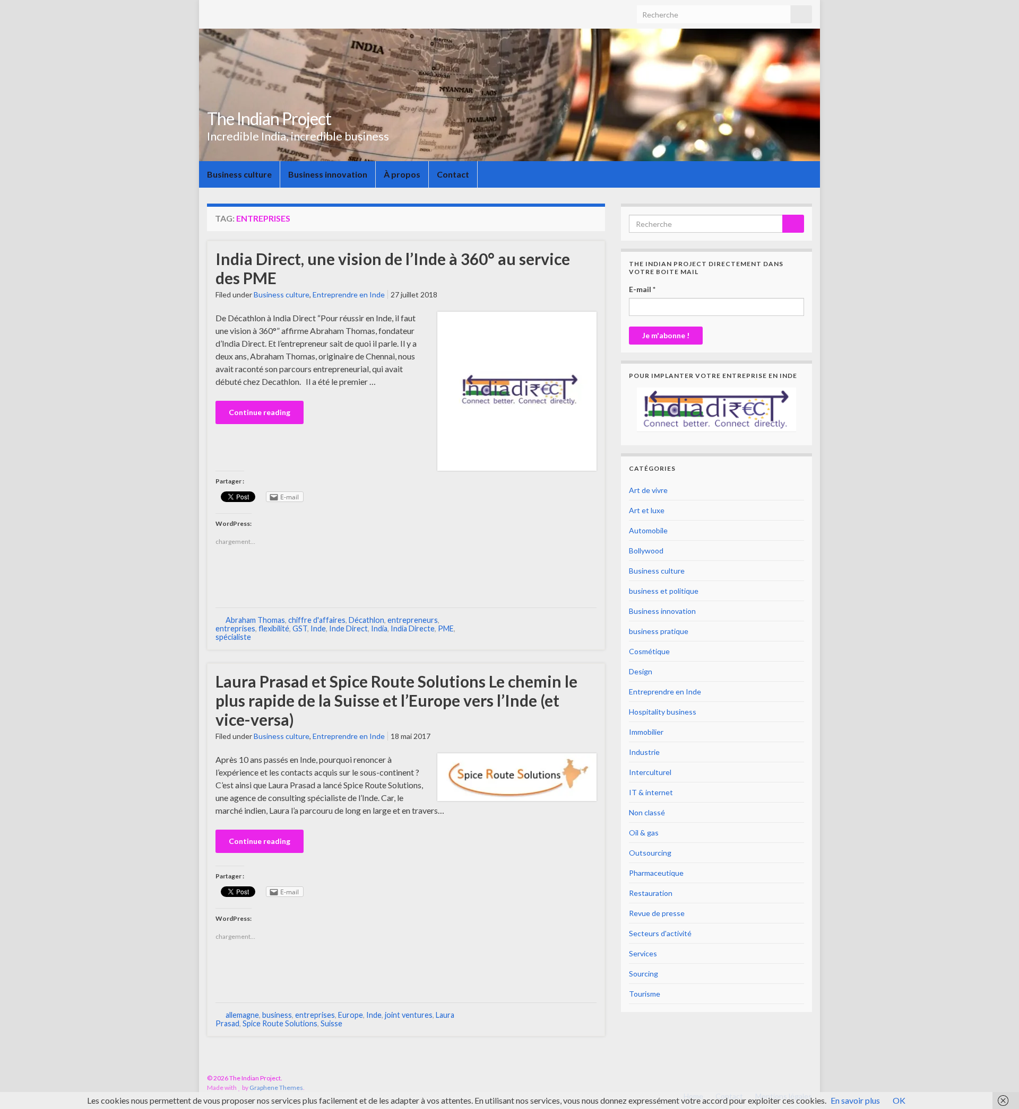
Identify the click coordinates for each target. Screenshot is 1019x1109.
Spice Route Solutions (280, 1023)
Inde (318, 628)
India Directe (413, 628)
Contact (453, 174)
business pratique (658, 631)
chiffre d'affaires (317, 619)
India (379, 628)
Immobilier (646, 731)
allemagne (242, 1014)
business (277, 1014)
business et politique (663, 590)
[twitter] (807, 1078)
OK (899, 1100)
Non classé (647, 812)
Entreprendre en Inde (349, 294)
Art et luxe (646, 510)
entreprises (235, 628)
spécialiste (233, 636)
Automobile (648, 530)
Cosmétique (649, 651)
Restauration (650, 892)
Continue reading (259, 412)
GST (299, 628)
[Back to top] (995, 1085)
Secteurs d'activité (660, 933)
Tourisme (644, 993)
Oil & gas (644, 832)
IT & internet (651, 792)
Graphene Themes (276, 1088)
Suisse (331, 1023)
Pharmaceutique (656, 872)
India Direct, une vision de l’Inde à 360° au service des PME (392, 268)
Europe (350, 1014)
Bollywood (646, 550)
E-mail (642, 289)
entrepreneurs (412, 619)
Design (640, 671)
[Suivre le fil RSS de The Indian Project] (774, 1078)
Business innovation (327, 174)
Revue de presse (657, 913)
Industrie (644, 751)
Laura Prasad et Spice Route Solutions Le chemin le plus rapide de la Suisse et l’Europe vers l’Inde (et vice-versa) (396, 700)
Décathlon (366, 619)
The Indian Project (269, 118)
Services (643, 953)
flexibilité (273, 628)
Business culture (239, 174)
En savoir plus (855, 1100)
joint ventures (409, 1014)
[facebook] (790, 1078)
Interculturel (650, 772)
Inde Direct (348, 628)
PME (446, 628)
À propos (402, 174)
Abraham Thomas (255, 619)
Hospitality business (662, 711)
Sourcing (643, 973)
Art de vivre (648, 490)
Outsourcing (650, 852)
